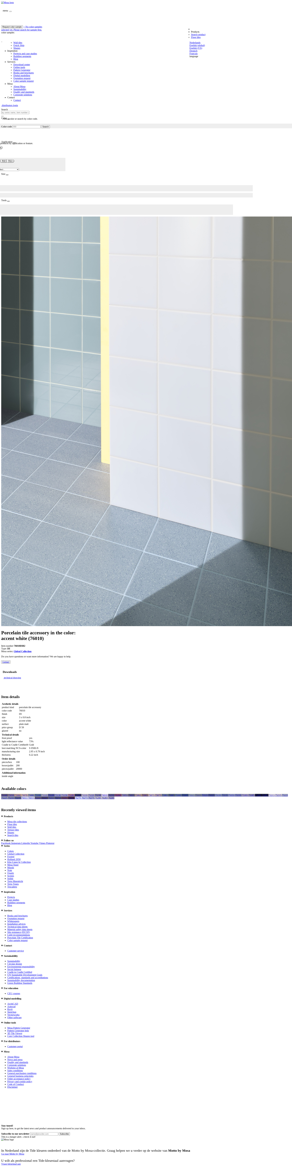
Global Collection (22, 651)
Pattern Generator (21, 70)
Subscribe (64, 1134)
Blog (15, 59)
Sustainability (19, 89)
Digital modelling (21, 75)
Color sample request (23, 81)
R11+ (10, 161)
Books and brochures (23, 72)
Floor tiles (196, 37)
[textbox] (15, 112)
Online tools (19, 67)
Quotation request (21, 78)
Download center (21, 64)
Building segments (22, 56)
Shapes (16, 48)
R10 (3, 161)
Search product (198, 34)
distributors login (9, 105)
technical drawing (12, 677)
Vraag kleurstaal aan (11, 1164)
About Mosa (19, 86)
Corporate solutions (22, 94)
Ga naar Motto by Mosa (12, 1154)
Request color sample (12, 27)
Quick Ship (18, 45)
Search (45, 127)
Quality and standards (23, 92)
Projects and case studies (25, 53)
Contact (17, 100)
